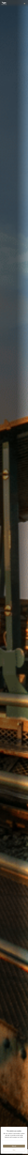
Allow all (14, 1146)
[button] (24, 3)
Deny (14, 1150)
